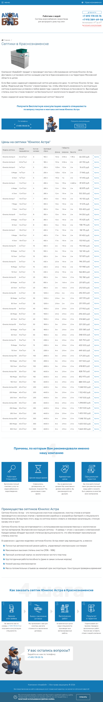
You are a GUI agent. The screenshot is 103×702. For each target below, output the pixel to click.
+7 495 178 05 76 (92, 16)
